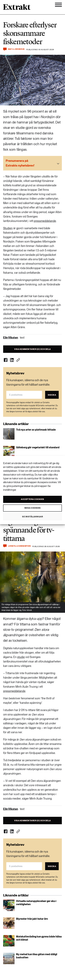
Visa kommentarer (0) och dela (32, 349)
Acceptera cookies (32, 499)
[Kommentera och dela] (5, 49)
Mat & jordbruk (16, 49)
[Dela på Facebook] (5, 360)
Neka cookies (32, 508)
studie (21, 657)
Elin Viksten (10, 337)
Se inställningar (32, 516)
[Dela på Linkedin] (11, 360)
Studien (8, 228)
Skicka (52, 395)
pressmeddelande (45, 221)
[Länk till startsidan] (16, 8)
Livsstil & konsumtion (19, 546)
